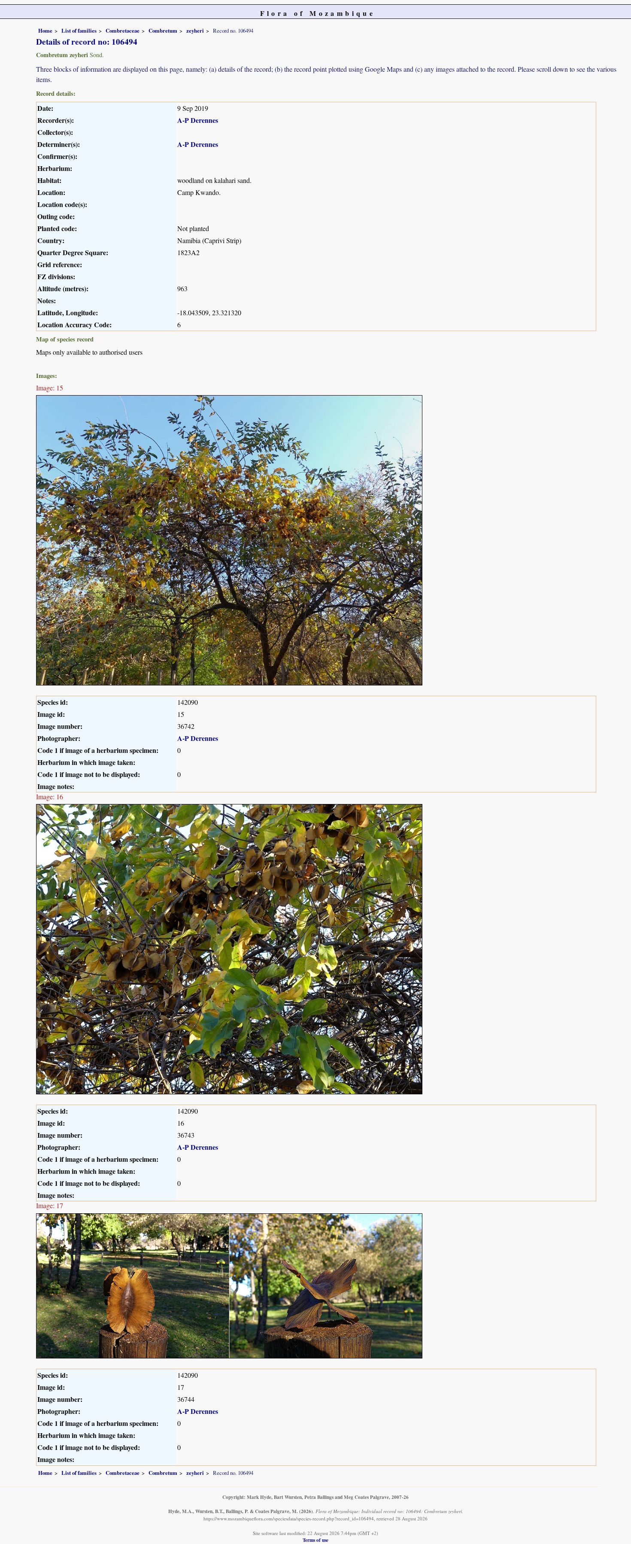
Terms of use (315, 1540)
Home (45, 30)
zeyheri (195, 30)
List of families (79, 30)
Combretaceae (123, 30)
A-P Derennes (197, 120)
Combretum (163, 30)
